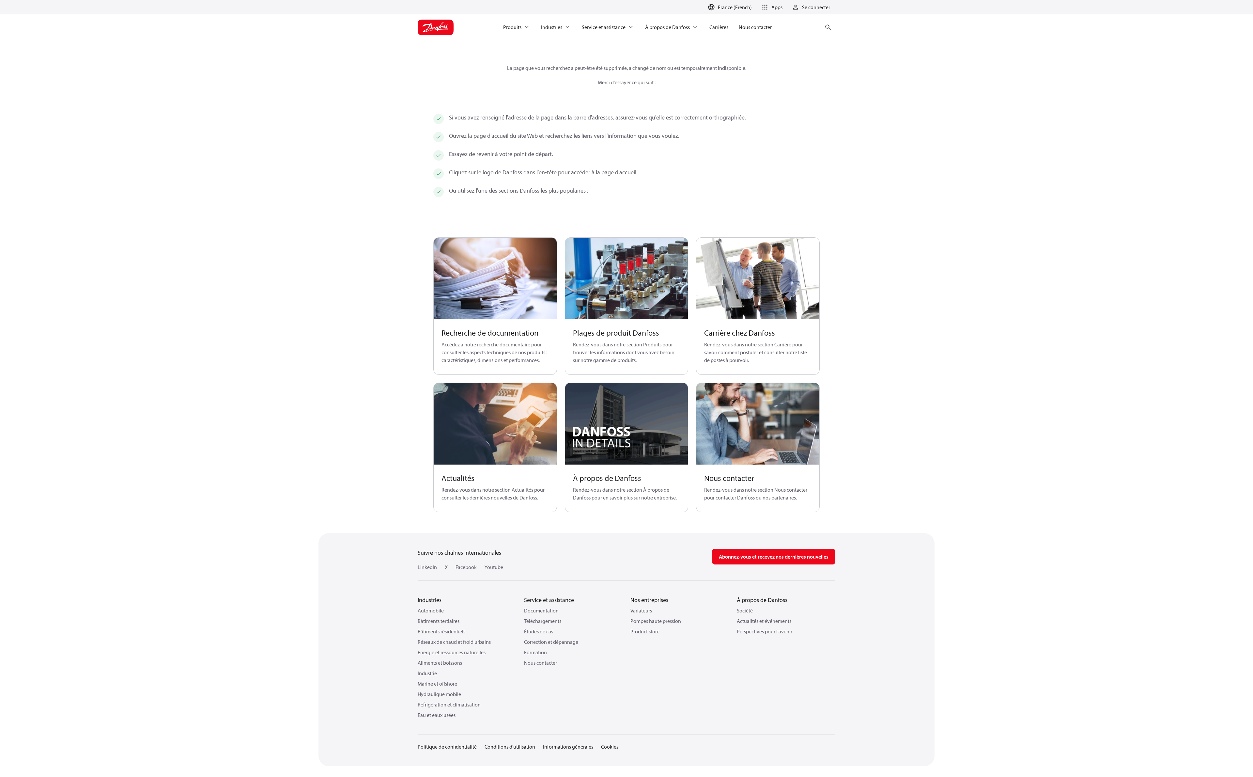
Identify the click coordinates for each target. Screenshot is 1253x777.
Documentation (541, 610)
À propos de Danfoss (762, 600)
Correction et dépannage (551, 642)
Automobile (431, 610)
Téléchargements (542, 621)
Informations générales (568, 746)
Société (745, 610)
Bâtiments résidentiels (441, 631)
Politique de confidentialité (447, 746)
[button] (771, 7)
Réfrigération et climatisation (449, 704)
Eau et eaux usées (437, 715)
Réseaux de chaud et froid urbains (454, 642)
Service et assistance (549, 600)
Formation (535, 652)
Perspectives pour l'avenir (764, 631)
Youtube (494, 567)
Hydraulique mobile (439, 694)
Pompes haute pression (655, 621)
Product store (644, 631)
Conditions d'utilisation (510, 746)
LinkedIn (427, 567)
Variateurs (641, 610)
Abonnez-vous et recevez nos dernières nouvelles (773, 556)
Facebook (466, 567)
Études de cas (538, 631)
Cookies (609, 746)
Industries (429, 600)
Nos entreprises (649, 600)
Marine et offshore (437, 683)
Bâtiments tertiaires (438, 621)
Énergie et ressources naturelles (452, 652)
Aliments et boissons (440, 662)
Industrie (427, 673)
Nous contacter (540, 662)
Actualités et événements (764, 621)
